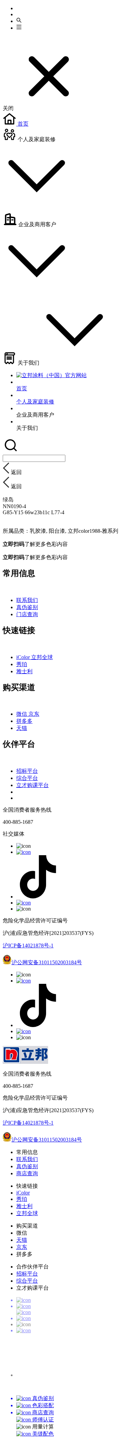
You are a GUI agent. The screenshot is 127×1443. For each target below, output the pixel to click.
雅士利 (24, 671)
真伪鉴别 (27, 607)
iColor (23, 657)
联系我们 (27, 600)
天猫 (21, 728)
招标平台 (27, 771)
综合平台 (27, 778)
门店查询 (27, 614)
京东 (33, 714)
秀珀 (21, 664)
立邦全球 (42, 657)
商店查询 (27, 1173)
